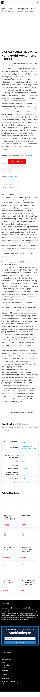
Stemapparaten (22, 9)
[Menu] (2, 2)
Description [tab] (7, 184)
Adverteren (5, 670)
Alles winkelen (6, 660)
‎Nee (23, 456)
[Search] (37, 2)
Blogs (3, 662)
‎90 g (23, 478)
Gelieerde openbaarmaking (10, 684)
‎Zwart (24, 461)
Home (3, 9)
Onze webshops (6, 665)
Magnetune (26, 515)
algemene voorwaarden (9, 681)
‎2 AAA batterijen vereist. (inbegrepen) (29, 447)
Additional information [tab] (10, 188)
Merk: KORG (25, 482)
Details (30, 155)
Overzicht (4, 668)
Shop (11, 9)
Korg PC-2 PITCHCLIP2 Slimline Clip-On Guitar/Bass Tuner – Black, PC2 (10, 520)
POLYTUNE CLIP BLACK (9, 549)
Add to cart (17, 161)
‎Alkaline (24, 469)
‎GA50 (23, 452)
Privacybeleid (5, 679)
